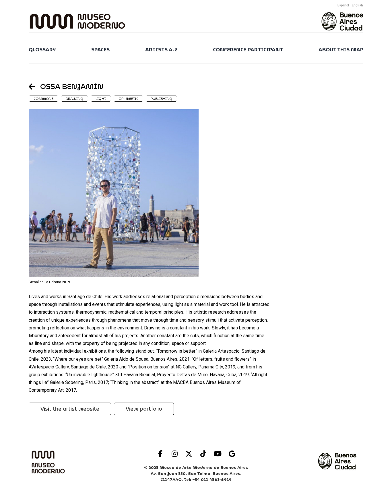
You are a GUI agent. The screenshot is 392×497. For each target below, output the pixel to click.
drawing (74, 98)
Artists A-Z (161, 50)
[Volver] (34, 86)
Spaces (100, 50)
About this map (341, 50)
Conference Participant (248, 50)
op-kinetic (128, 98)
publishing (161, 98)
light (101, 98)
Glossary (42, 50)
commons (43, 98)
